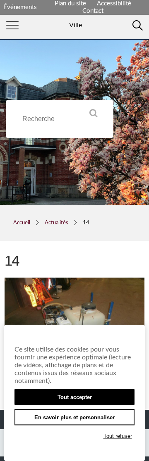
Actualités (56, 222)
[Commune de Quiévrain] (75, 25)
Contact (92, 11)
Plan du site (70, 3)
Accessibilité (114, 3)
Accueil (21, 222)
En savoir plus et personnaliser (74, 417)
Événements (20, 7)
